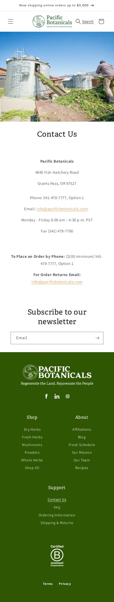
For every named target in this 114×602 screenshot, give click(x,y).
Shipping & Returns (57, 522)
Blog (82, 437)
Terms (48, 584)
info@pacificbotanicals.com (62, 208)
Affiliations (81, 429)
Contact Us (57, 499)
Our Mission (82, 452)
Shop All (32, 467)
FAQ (57, 507)
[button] (10, 21)
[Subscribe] (97, 338)
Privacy (65, 584)
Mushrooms (32, 444)
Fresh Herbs (32, 437)
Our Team (82, 460)
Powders (32, 452)
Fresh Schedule (82, 444)
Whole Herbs (32, 460)
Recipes (81, 467)
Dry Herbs (32, 429)
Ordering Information (57, 515)
